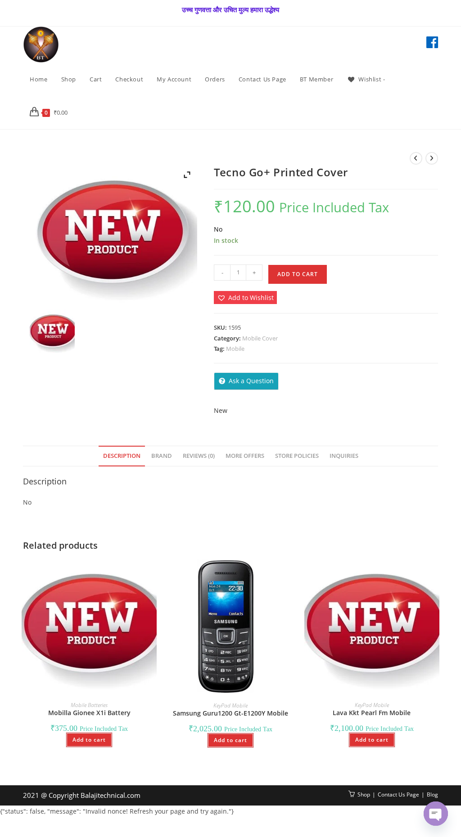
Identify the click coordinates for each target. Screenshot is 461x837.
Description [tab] (121, 456)
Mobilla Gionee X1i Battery (89, 712)
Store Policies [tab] (297, 456)
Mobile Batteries (89, 705)
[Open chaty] (436, 813)
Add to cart (297, 274)
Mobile (235, 349)
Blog (432, 794)
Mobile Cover (260, 338)
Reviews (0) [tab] (199, 456)
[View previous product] (416, 158)
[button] (245, 297)
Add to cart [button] (89, 739)
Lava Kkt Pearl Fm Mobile (372, 712)
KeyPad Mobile (230, 705)
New (220, 410)
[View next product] (431, 158)
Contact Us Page (398, 794)
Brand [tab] (161, 456)
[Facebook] (432, 42)
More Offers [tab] (245, 456)
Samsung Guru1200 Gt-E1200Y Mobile (230, 713)
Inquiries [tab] (344, 456)
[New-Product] (52, 331)
